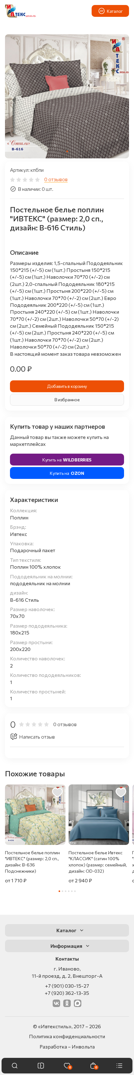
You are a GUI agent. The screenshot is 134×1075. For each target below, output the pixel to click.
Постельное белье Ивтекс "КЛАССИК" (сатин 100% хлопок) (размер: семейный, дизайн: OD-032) (98, 862)
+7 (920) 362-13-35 (67, 993)
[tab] (67, 151)
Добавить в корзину (67, 386)
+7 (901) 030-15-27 (67, 986)
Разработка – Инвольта (67, 1046)
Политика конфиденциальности (67, 1036)
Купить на (67, 459)
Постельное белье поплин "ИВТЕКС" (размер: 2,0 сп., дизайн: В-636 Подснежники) (32, 862)
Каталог (115, 11)
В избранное (67, 399)
